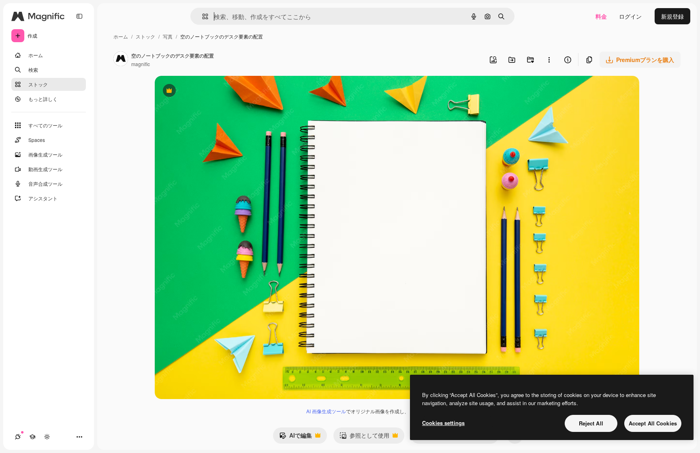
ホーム (120, 36)
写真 (168, 36)
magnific (140, 63)
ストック (145, 36)
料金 (601, 16)
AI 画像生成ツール (326, 411)
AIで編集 (295, 437)
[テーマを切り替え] (47, 436)
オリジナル (210, 91)
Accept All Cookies (653, 423)
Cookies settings (443, 423)
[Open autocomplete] (202, 16)
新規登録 (672, 16)
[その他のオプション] (549, 60)
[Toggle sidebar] (79, 16)
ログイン (630, 16)
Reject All (591, 423)
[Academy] (32, 436)
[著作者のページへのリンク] (120, 60)
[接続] (17, 436)
